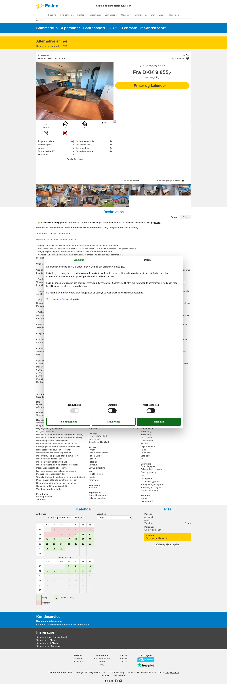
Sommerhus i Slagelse (47, 640)
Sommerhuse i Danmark (48, 646)
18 (76, 539)
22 (54, 544)
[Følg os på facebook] (116, 681)
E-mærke (145, 659)
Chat (152, 15)
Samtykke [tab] (79, 260)
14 (47, 539)
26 (83, 544)
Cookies (102, 661)
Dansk (174, 217)
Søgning (52, 15)
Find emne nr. (67, 15)
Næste (80, 517)
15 (54, 539)
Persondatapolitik (101, 658)
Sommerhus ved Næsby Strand (51, 637)
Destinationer (111, 15)
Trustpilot (145, 665)
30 (61, 549)
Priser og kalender (150, 85)
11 (76, 534)
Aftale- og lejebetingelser (168, 544)
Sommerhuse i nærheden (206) (51, 46)
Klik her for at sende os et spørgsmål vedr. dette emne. (63, 624)
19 (83, 539)
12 (83, 534)
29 (54, 549)
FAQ (102, 664)
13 (90, 534)
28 (47, 549)
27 (90, 544)
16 (61, 539)
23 (61, 544)
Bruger (162, 15)
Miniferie (81, 15)
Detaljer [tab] (148, 260)
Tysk (185, 217)
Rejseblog (174, 15)
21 (47, 544)
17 (69, 539)
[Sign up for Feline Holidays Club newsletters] (120, 681)
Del (187, 55)
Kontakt (124, 658)
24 (69, 544)
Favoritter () (140, 15)
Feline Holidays (113, 5)
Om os (124, 661)
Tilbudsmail (78, 661)
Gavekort (125, 15)
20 (90, 539)
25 (76, 544)
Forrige (50, 517)
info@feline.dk (172, 672)
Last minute (95, 15)
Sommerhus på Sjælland (48, 643)
